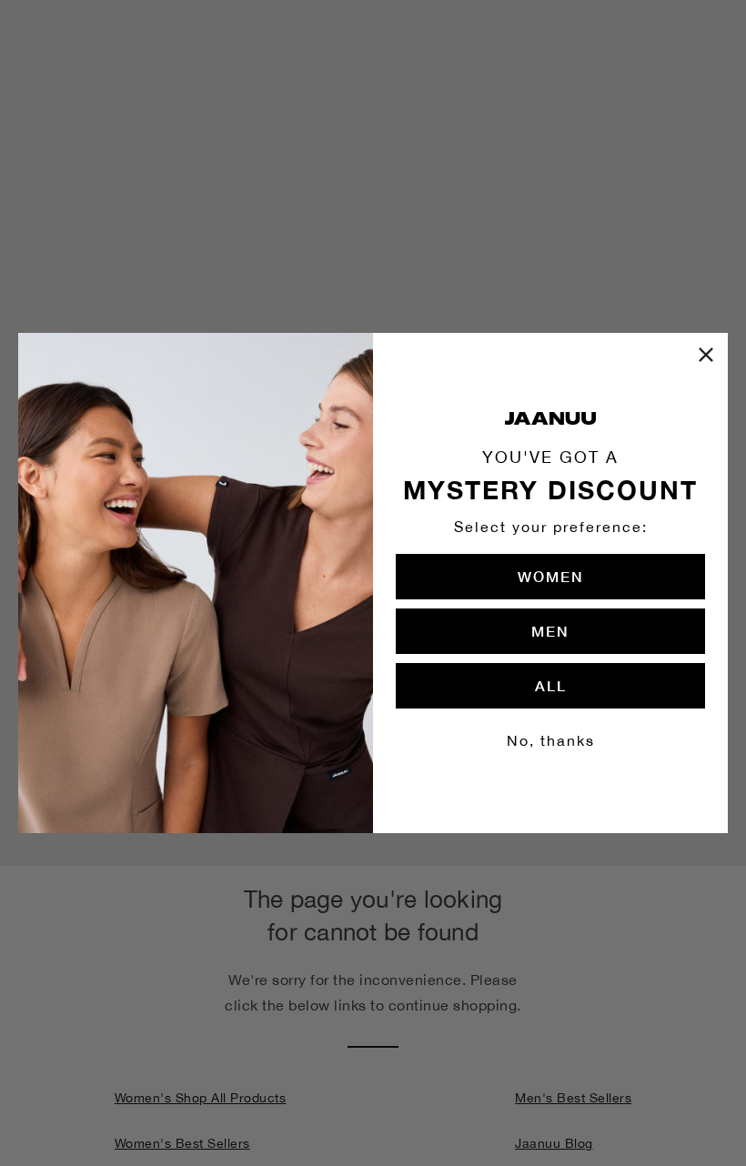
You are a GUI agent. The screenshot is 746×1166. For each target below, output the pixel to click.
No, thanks (551, 740)
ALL (551, 685)
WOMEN (551, 576)
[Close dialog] (706, 354)
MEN (550, 630)
